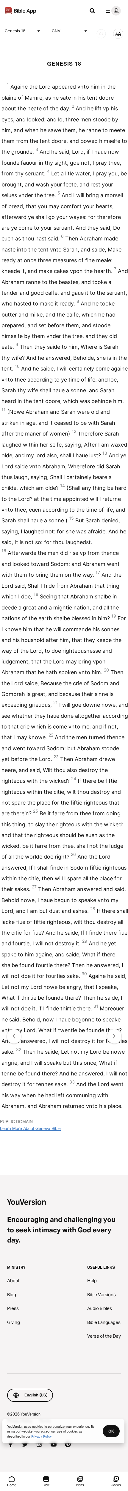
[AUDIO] (101, 33)
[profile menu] (112, 11)
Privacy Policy (41, 1436)
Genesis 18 (15, 30)
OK (111, 1431)
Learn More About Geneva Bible (30, 1128)
